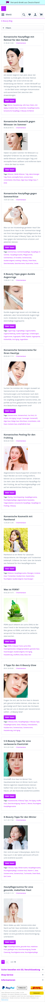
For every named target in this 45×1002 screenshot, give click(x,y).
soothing (18, 261)
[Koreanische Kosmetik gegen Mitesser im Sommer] (22, 141)
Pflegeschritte (27, 255)
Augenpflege (20, 331)
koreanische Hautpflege (12, 111)
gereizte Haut (34, 649)
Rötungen (30, 573)
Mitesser (11, 174)
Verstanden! (36, 993)
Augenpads (17, 336)
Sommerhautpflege (23, 252)
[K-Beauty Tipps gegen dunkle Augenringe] (22, 298)
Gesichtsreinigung (14, 803)
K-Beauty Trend (17, 646)
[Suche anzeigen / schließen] (23, 14)
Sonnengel (25, 418)
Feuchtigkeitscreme (17, 952)
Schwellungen (34, 334)
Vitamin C (24, 803)
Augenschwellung (9, 334)
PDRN (23, 336)
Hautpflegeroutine (33, 108)
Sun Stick (31, 415)
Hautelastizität (12, 801)
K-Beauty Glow (12, 722)
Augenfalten (24, 339)
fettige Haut (32, 180)
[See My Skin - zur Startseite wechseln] (3, 8)
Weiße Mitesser (19, 174)
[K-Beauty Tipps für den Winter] (22, 837)
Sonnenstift (33, 418)
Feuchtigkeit (8, 579)
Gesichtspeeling (18, 497)
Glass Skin (27, 655)
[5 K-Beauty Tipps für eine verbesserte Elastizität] (22, 764)
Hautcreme (29, 263)
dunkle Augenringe (22, 334)
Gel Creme (7, 876)
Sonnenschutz (27, 258)
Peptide (28, 336)
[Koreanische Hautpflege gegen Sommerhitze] (22, 215)
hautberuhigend (9, 261)
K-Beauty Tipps (34, 722)
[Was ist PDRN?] (22, 610)
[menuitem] (6, 14)
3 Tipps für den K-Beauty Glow (20, 665)
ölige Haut (24, 180)
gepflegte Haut (13, 949)
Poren (9, 177)
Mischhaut (16, 180)
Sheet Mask (32, 261)
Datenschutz (4, 1000)
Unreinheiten (8, 180)
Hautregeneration (10, 649)
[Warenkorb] (41, 14)
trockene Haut (13, 108)
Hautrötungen (28, 579)
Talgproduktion (9, 503)
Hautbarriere (20, 576)
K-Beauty (25, 261)
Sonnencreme (12, 415)
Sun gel (18, 418)
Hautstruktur (30, 576)
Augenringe (11, 331)
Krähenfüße (8, 339)
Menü (9, 14)
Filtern (8, 28)
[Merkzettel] (29, 14)
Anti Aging (15, 339)
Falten (32, 105)
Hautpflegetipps (23, 722)
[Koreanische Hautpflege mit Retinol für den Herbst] (22, 60)
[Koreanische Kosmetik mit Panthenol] (22, 540)
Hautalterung (17, 105)
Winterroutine (23, 868)
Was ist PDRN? (11, 589)
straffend (16, 655)
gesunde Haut (25, 947)
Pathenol (11, 573)
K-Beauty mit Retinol (27, 111)
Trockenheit (22, 108)
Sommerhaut (12, 252)
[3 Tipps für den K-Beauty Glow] (22, 686)
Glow (22, 655)
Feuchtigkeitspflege (10, 500)
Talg (26, 174)
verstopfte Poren (17, 177)
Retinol (10, 105)
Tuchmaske (28, 873)
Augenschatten (30, 331)
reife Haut (26, 105)
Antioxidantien (32, 725)
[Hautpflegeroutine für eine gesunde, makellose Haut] (22, 910)
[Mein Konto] (35, 14)
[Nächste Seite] (7, 962)
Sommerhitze (8, 258)
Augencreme (8, 336)
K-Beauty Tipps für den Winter (20, 816)
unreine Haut (28, 177)
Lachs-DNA (27, 646)
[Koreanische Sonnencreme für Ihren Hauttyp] (22, 373)
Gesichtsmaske (9, 263)
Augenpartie (36, 336)
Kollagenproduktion (22, 649)
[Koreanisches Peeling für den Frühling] (22, 458)
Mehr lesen (9, 100)
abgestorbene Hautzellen (25, 500)
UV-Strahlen (17, 258)
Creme (36, 263)
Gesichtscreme (20, 263)
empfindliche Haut (24, 424)
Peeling (10, 497)
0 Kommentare (21, 43)
